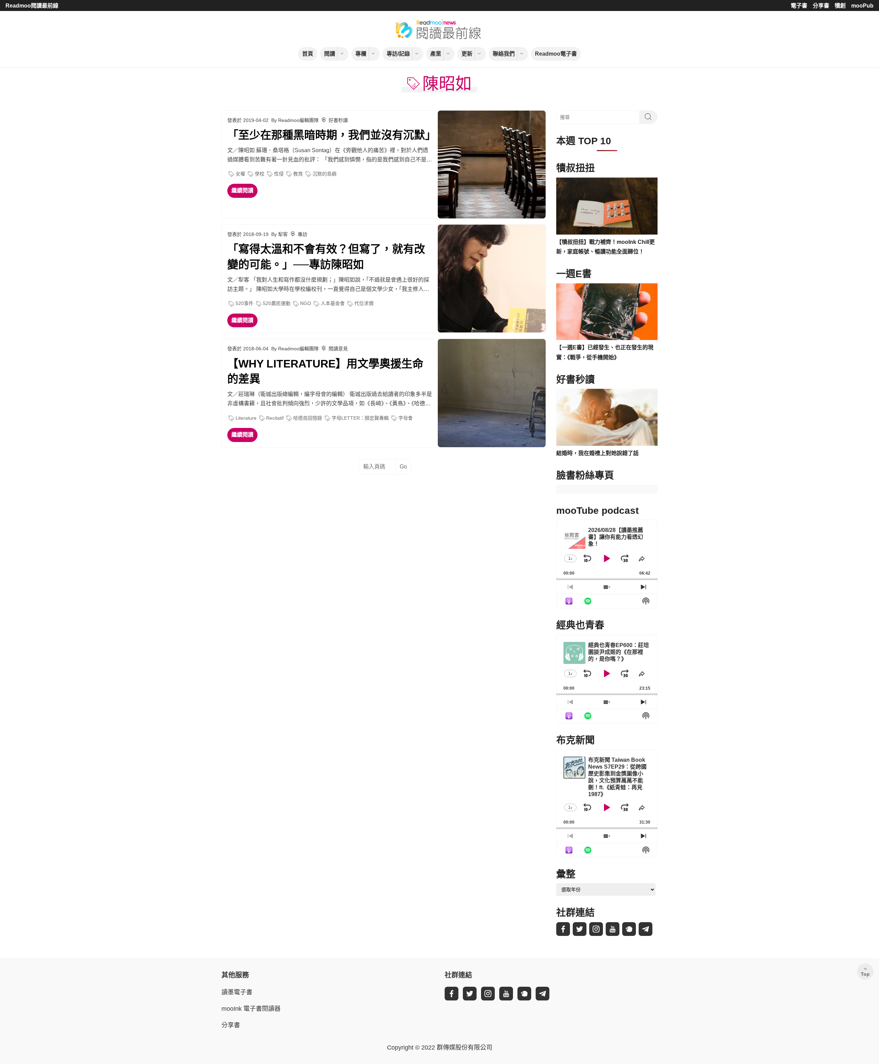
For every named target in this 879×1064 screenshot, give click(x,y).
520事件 (244, 303)
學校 (259, 174)
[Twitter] (579, 929)
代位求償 (364, 303)
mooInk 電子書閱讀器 (251, 1008)
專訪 (302, 234)
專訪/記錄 (398, 54)
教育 (298, 174)
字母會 (405, 418)
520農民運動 (276, 303)
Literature (246, 418)
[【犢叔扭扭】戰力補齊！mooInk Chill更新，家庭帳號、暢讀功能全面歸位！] (607, 206)
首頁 (307, 54)
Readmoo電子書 (556, 54)
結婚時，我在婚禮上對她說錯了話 (597, 453)
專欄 (360, 54)
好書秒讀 (338, 120)
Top (865, 974)
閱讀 (329, 54)
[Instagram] (596, 929)
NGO (305, 303)
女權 (240, 174)
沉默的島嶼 (324, 174)
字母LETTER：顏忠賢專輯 (360, 418)
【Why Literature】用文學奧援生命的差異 (325, 371)
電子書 (799, 6)
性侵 (279, 174)
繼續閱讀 (242, 190)
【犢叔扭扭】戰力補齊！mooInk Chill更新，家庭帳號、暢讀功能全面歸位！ (605, 247)
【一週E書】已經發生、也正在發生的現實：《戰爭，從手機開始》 (604, 352)
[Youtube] (612, 929)
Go (403, 466)
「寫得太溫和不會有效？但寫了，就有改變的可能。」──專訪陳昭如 (326, 257)
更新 (466, 54)
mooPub (862, 6)
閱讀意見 (338, 348)
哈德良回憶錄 (307, 418)
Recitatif (275, 418)
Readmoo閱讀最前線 (31, 6)
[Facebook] (563, 929)
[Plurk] (629, 929)
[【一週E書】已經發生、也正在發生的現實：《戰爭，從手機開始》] (607, 311)
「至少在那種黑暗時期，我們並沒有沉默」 (329, 135)
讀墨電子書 (236, 992)
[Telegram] (645, 929)
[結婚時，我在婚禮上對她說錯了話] (607, 417)
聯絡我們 (504, 54)
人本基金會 (333, 303)
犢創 (840, 6)
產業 (435, 54)
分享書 (821, 6)
